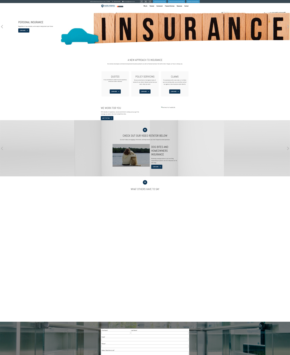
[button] (145, 6)
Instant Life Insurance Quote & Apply (176, 1)
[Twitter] (141, 1)
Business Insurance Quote (193, 1)
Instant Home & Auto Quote (159, 1)
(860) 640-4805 (117, 1)
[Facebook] (150, 1)
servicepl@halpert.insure (129, 1)
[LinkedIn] (145, 1)
